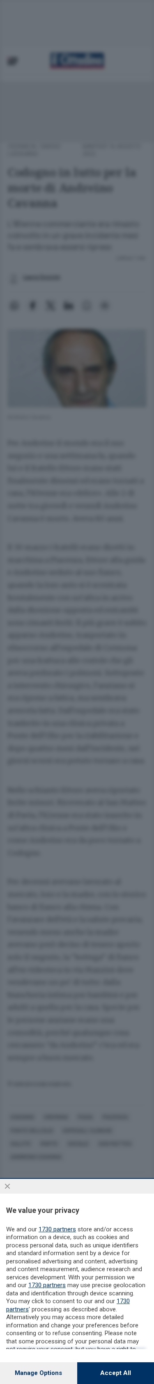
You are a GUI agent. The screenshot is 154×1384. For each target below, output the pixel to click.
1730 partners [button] (57, 1229)
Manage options (38, 1373)
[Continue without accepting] (7, 1186)
